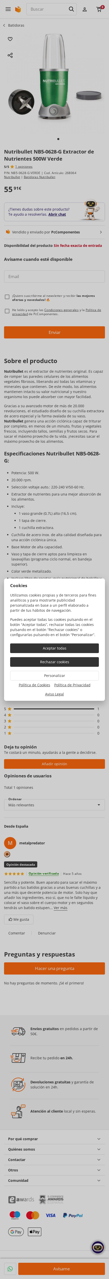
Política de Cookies (34, 685)
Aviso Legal (54, 694)
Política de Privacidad (72, 685)
